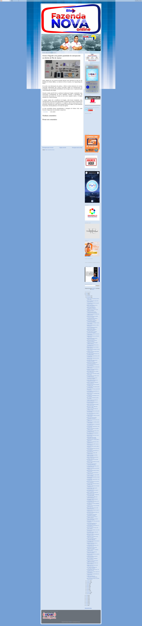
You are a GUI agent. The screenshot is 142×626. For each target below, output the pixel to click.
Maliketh (93, 288)
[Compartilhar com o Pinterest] (54, 111)
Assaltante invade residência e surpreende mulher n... (92, 330)
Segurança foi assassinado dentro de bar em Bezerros (93, 513)
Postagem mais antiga (77, 147)
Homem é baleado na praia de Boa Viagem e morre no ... (92, 457)
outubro (88, 580)
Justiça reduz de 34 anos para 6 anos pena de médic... (93, 435)
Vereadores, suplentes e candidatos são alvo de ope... (92, 550)
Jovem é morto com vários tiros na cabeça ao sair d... (92, 473)
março (88, 590)
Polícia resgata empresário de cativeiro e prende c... (92, 552)
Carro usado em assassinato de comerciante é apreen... (92, 568)
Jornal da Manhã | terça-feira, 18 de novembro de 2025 (93, 431)
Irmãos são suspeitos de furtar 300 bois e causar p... (92, 528)
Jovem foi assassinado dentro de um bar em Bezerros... (93, 365)
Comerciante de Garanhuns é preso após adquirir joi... (92, 345)
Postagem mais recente (47, 147)
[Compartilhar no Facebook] (53, 111)
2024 (87, 595)
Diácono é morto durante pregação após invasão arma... (93, 405)
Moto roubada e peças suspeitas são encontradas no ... (92, 433)
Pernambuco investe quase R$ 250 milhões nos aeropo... (92, 561)
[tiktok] (94, 91)
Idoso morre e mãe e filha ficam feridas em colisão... (92, 407)
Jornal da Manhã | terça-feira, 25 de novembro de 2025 (93, 376)
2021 (87, 599)
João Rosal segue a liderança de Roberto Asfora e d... (92, 488)
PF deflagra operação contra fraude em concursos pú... (93, 352)
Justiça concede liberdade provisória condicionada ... (93, 471)
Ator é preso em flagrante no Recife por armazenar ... (93, 413)
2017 (87, 605)
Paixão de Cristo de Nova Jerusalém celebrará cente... (93, 429)
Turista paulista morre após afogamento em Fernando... (92, 438)
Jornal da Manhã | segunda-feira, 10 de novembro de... (93, 526)
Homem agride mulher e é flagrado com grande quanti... (93, 495)
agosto (88, 583)
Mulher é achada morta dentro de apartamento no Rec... (92, 493)
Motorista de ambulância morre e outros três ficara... (92, 402)
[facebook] (87, 91)
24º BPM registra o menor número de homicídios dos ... (93, 572)
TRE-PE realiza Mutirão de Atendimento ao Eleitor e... (92, 308)
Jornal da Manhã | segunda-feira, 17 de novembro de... (93, 451)
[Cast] (97, 87)
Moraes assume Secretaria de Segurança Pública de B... (91, 464)
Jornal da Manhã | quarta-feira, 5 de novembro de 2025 (93, 570)
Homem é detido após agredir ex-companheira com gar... (92, 380)
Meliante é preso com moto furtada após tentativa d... (92, 347)
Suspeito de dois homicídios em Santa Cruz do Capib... (93, 462)
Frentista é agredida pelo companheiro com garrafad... (92, 576)
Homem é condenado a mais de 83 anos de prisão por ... (92, 383)
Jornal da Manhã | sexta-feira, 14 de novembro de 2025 (93, 466)
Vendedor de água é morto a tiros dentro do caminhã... (92, 310)
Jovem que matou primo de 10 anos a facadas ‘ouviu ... (93, 484)
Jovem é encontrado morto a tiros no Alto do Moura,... (93, 449)
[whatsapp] (95, 91)
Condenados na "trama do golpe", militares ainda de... (92, 343)
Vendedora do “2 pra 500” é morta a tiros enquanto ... (93, 444)
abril (88, 589)
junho (88, 586)
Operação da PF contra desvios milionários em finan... (92, 548)
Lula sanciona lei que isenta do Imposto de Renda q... (92, 341)
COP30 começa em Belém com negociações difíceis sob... (92, 524)
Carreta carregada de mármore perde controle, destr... (92, 328)
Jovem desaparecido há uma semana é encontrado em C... (93, 541)
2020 (87, 601)
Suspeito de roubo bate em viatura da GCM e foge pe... (93, 367)
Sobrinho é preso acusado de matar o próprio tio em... (93, 510)
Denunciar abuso (88, 608)
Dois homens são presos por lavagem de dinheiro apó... (93, 385)
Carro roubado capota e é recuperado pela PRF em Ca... (93, 424)
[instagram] (88, 91)
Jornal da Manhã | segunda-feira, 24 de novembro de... (93, 391)
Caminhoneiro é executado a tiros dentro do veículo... (92, 537)
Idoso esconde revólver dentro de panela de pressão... (92, 532)
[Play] (87, 87)
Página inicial (62, 147)
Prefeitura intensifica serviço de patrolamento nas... (92, 557)
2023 (87, 596)
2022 (87, 598)
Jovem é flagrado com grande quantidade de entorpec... (92, 515)
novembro (89, 297)
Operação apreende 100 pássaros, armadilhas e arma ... (92, 499)
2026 (87, 293)
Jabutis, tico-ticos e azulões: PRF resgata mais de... (92, 453)
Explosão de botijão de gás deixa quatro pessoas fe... (92, 455)
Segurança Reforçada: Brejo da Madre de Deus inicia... (92, 339)
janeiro (88, 593)
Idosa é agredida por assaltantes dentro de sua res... (92, 559)
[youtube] (92, 91)
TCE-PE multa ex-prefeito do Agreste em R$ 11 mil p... (93, 303)
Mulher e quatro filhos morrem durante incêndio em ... (92, 305)
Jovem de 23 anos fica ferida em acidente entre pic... (92, 517)
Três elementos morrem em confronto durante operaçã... (92, 312)
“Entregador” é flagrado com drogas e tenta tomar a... (93, 486)
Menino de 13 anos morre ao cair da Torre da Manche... (93, 482)
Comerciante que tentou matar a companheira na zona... (92, 319)
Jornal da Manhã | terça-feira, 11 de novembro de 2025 (93, 501)
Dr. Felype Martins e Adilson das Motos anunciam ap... (92, 497)
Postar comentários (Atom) (49, 149)
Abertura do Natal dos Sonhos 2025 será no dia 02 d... (92, 301)
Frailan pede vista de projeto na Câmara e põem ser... (92, 543)
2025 (87, 294)
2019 (87, 602)
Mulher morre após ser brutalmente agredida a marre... (93, 535)
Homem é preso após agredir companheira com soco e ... (92, 418)
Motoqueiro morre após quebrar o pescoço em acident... (93, 369)
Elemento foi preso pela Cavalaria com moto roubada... (92, 317)
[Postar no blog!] (51, 111)
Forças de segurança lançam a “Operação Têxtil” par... (92, 539)
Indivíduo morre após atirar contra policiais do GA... (93, 442)
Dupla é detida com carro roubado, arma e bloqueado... (92, 372)
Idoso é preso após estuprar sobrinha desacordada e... (93, 579)
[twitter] (90, 91)
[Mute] (91, 87)
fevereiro (88, 592)
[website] (97, 91)
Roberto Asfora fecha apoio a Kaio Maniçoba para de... (92, 508)
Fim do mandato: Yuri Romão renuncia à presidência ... (92, 321)
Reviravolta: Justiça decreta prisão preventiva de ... (92, 460)
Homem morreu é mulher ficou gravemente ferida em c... (92, 363)
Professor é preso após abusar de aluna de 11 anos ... (92, 409)
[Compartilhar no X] (52, 111)
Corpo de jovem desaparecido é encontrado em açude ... (92, 378)
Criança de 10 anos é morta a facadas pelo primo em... (93, 506)
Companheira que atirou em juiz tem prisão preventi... (93, 314)
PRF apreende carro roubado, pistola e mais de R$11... (93, 422)
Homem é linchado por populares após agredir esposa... (92, 519)
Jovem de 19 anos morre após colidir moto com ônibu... (93, 475)
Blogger (92, 289)
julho (88, 585)
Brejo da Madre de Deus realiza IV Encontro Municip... (92, 491)
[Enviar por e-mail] (50, 111)
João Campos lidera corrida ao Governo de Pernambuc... (92, 332)
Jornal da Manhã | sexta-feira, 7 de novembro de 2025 (92, 546)
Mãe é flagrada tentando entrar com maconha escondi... (93, 354)
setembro (88, 582)
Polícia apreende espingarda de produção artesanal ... (92, 361)
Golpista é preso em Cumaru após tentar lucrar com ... (92, 565)
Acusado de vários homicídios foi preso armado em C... (92, 400)
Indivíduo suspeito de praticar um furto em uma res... (92, 563)
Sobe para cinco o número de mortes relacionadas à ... (93, 334)
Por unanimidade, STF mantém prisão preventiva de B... (93, 387)
